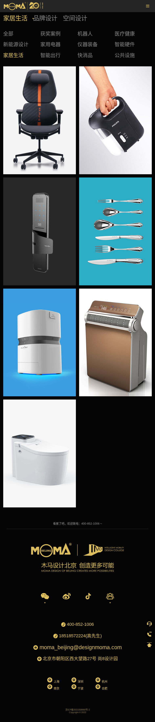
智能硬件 (125, 44)
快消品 (85, 55)
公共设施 (125, 55)
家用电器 (50, 44)
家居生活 (15, 18)
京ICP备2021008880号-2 (77, 709)
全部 (8, 34)
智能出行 (50, 55)
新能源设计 (15, 44)
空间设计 (75, 18)
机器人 (85, 34)
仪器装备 (88, 44)
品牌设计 (45, 18)
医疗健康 (125, 34)
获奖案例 (50, 34)
